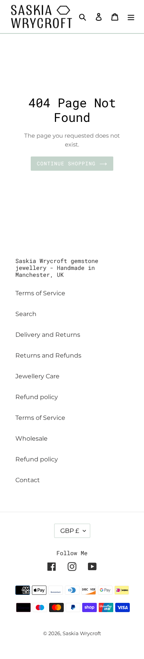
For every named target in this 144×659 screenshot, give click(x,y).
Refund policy (36, 397)
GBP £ (69, 530)
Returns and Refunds (48, 355)
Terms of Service (40, 293)
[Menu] (131, 16)
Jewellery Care (37, 376)
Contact (27, 480)
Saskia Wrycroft (82, 633)
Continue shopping (66, 163)
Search (25, 314)
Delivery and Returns (47, 334)
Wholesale (31, 438)
